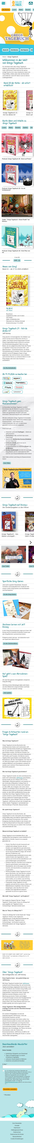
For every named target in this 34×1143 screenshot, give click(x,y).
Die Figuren (24, 50)
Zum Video (6, 463)
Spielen (25, 127)
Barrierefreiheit (17, 1136)
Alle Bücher (6, 9)
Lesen (14, 9)
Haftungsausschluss (17, 1130)
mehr (15, 260)
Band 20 (5, 50)
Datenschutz (17, 1132)
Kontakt (17, 1125)
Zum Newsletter (17, 1123)
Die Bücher (14, 50)
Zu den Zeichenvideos (10, 643)
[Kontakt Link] (31, 3)
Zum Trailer (5, 566)
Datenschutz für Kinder (17, 1134)
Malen (21, 9)
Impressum (17, 1127)
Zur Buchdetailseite (9, 368)
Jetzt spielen (7, 693)
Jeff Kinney (19, 777)
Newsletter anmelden (10, 1089)
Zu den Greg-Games (9, 594)
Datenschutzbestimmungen (11, 1082)
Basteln (28, 9)
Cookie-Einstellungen (17, 1138)
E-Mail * (4, 1064)
